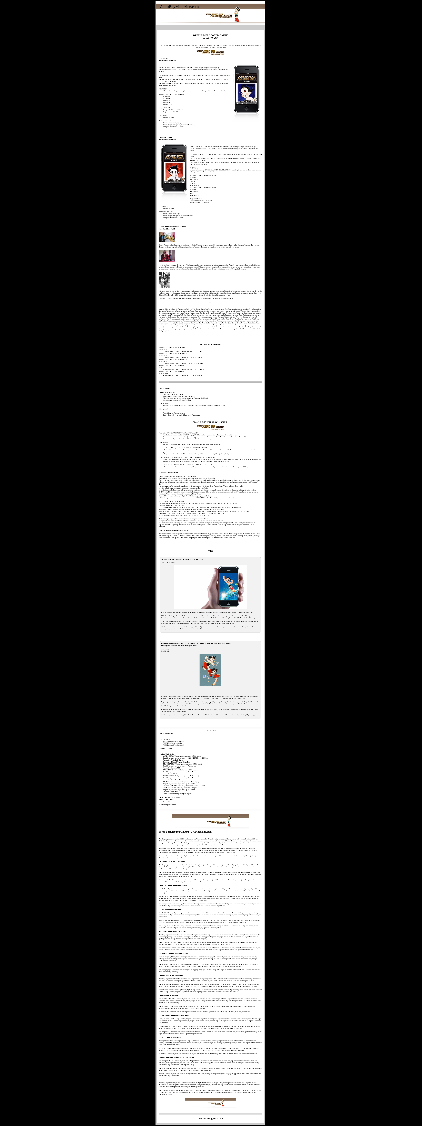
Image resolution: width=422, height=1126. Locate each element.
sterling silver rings (170, 319)
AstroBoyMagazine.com (179, 6)
